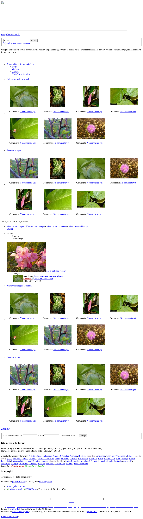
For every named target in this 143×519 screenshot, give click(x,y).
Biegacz (81, 456)
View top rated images (78, 226)
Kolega (124, 458)
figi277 (130, 456)
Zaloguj (15, 72)
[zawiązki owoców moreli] (58, 138)
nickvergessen (45, 481)
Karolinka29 (109, 458)
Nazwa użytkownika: (12, 435)
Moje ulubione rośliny (56, 271)
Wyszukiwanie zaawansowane (16, 43)
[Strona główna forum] (64, 30)
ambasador (47, 456)
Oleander (27, 278)
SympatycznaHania (19, 463)
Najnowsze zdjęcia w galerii (19, 79)
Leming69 (29, 461)
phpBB (15, 509)
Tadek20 (33, 463)
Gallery (30, 64)
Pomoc (15, 67)
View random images (35, 226)
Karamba (93, 458)
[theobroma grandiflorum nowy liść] (91, 106)
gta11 (9, 458)
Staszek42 (5, 463)
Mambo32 (85, 461)
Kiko (118, 458)
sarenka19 (127, 461)
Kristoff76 (5, 461)
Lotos (37, 461)
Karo (100, 458)
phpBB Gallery (19, 481)
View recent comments (57, 226)
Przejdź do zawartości (10, 34)
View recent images (15, 226)
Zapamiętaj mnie (68, 435)
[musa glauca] (24, 138)
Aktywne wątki (16, 489)
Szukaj (10, 229)
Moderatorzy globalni (34, 466)
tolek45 (41, 463)
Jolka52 (73, 458)
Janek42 (32, 458)
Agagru (32, 456)
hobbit (25, 458)
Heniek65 (17, 458)
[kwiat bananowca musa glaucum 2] (24, 106)
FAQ (28, 489)
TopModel (60, 463)
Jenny (57, 458)
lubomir (44, 461)
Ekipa (34, 489)
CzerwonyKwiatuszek (116, 456)
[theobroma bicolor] (124, 104)
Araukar (65, 456)
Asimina (73, 456)
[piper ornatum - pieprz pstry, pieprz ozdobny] (57, 106)
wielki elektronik (81, 463)
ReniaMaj (118, 461)
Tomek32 (50, 463)
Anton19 (57, 456)
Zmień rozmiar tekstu (21, 74)
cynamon (101, 456)
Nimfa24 (95, 461)
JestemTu (65, 458)
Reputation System (20, 511)
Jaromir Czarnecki (46, 458)
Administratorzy (17, 466)
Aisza (38, 456)
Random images (14, 150)
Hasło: (41, 435)
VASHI (69, 463)
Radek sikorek (106, 461)
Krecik (132, 458)
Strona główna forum (16, 64)
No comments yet (27, 111)
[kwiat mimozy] (91, 138)
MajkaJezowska (72, 461)
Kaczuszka (83, 458)
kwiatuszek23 (17, 461)
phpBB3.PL (91, 511)
